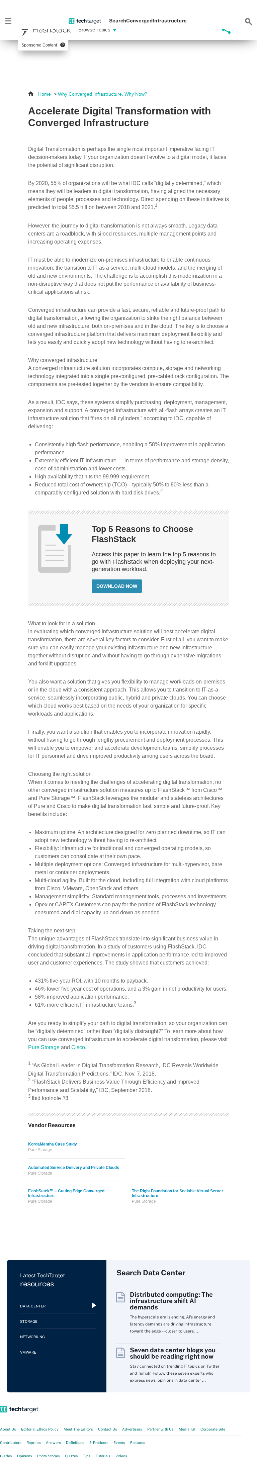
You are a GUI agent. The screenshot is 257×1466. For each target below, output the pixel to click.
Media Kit (187, 1429)
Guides (6, 1456)
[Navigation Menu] (8, 20)
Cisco (78, 1047)
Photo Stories (48, 1456)
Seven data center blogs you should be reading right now (173, 1353)
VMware (28, 1352)
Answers (53, 1443)
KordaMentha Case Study (52, 1144)
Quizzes (71, 1456)
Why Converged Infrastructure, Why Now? (102, 94)
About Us (8, 1429)
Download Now (116, 586)
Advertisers (132, 1429)
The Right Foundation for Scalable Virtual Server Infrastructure (177, 1193)
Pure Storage (44, 1047)
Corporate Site (212, 1429)
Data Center (33, 1306)
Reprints (33, 1443)
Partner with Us (160, 1429)
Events (119, 1443)
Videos (121, 1456)
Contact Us (107, 1429)
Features (137, 1443)
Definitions (75, 1443)
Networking (32, 1337)
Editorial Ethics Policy (40, 1429)
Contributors (10, 1443)
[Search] (248, 20)
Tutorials (103, 1456)
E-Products (98, 1443)
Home (44, 94)
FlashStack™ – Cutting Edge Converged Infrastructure (66, 1193)
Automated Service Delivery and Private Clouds (73, 1167)
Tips (87, 1456)
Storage (28, 1321)
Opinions (24, 1456)
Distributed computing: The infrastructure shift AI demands (171, 1301)
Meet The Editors (78, 1429)
